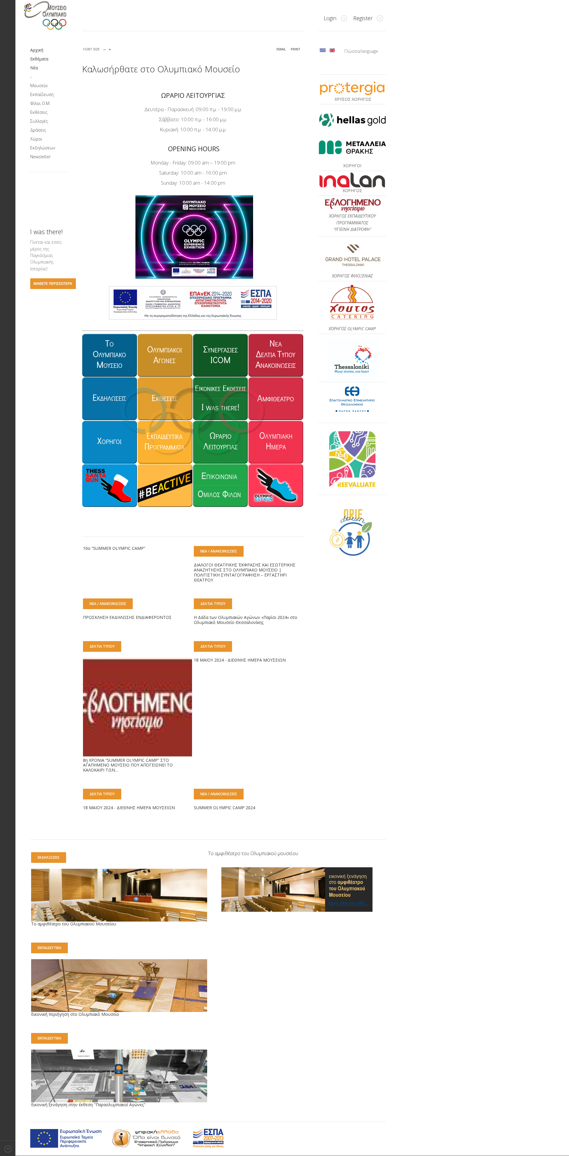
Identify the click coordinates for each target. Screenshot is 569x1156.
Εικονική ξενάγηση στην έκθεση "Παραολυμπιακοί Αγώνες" (88, 1104)
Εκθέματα (39, 59)
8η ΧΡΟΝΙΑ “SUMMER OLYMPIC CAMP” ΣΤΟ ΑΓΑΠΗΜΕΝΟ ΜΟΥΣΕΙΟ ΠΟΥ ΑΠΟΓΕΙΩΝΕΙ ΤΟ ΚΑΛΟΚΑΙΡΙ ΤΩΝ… (128, 765)
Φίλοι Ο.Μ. (40, 103)
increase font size (110, 48)
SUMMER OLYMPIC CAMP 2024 (224, 807)
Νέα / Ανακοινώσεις (218, 551)
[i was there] (53, 287)
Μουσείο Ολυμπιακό (57, 15)
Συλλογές (39, 121)
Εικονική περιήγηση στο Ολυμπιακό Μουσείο (75, 1014)
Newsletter (40, 156)
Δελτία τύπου (213, 603)
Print (295, 49)
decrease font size (104, 48)
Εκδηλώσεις (49, 857)
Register (363, 18)
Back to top (7, 1148)
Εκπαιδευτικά (49, 947)
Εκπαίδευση (42, 94)
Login (330, 18)
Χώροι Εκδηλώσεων (42, 143)
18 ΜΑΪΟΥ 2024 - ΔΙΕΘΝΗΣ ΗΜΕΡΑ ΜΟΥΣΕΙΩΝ (240, 660)
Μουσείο (39, 85)
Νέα (34, 68)
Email (281, 49)
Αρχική (36, 50)
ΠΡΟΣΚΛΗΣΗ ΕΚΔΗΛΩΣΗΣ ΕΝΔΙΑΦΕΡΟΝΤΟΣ (127, 617)
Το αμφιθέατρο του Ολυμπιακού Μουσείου (73, 924)
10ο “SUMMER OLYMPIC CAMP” (114, 548)
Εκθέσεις (38, 112)
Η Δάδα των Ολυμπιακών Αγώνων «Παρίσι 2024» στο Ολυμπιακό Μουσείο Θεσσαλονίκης (245, 619)
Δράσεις (38, 130)
